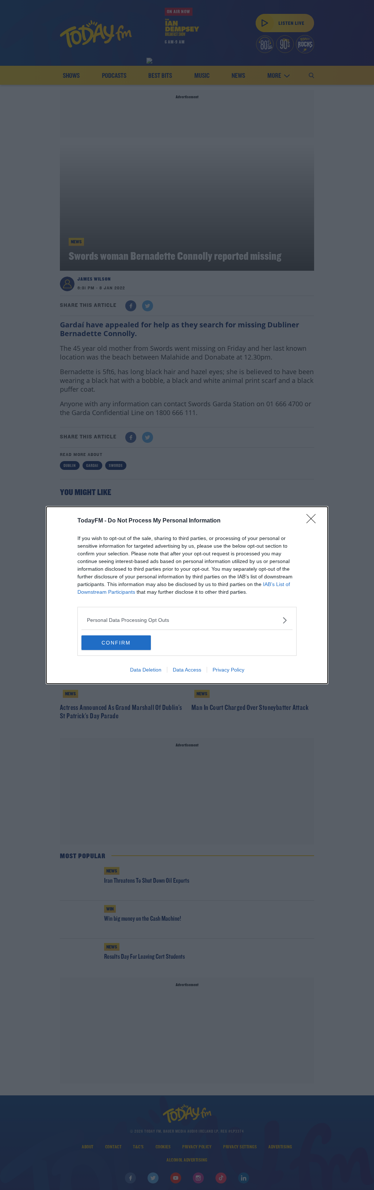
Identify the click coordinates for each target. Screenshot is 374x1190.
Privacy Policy (228, 670)
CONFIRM (116, 643)
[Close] (313, 521)
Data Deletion (145, 670)
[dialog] (187, 595)
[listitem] (187, 620)
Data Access (187, 670)
